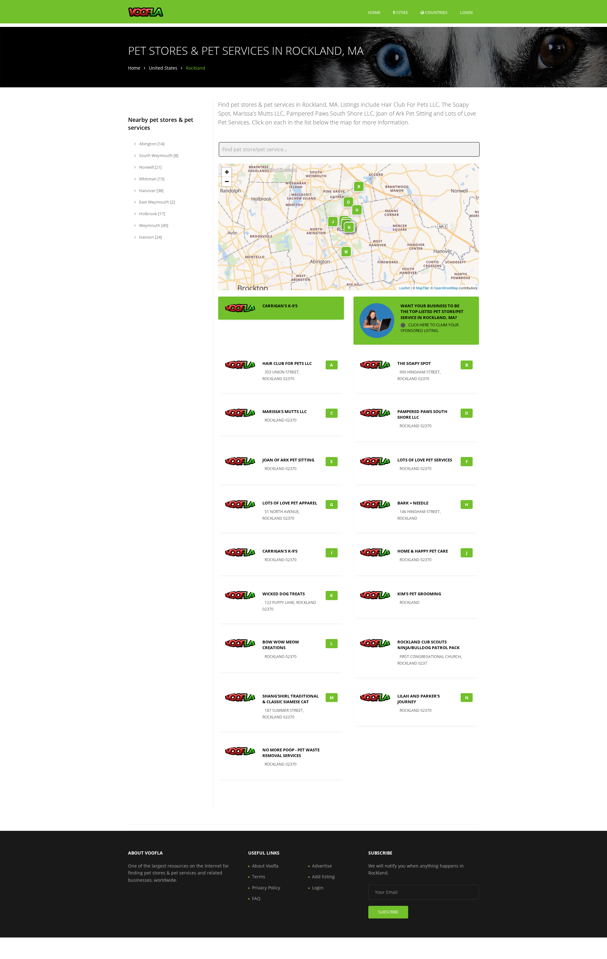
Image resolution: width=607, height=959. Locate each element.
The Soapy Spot (414, 363)
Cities (401, 12)
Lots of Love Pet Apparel (289, 503)
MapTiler (422, 287)
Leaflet (404, 287)
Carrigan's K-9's (279, 306)
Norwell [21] (150, 167)
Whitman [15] (151, 179)
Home (374, 12)
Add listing (323, 877)
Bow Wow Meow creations (280, 644)
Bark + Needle (412, 503)
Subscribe (388, 912)
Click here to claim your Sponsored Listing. (429, 327)
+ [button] (227, 172)
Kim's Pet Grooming (419, 594)
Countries (435, 12)
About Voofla (265, 866)
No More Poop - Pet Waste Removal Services (291, 752)
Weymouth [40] (153, 225)
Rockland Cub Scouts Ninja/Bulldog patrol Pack (428, 644)
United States (163, 68)
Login (466, 12)
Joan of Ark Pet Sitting (288, 460)
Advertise (322, 866)
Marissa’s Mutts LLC (284, 411)
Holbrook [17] (151, 213)
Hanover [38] (150, 190)
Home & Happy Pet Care (422, 551)
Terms (258, 877)
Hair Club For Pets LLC (287, 363)
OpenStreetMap (446, 287)
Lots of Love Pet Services (424, 460)
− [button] (227, 181)
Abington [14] (151, 144)
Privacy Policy (266, 888)
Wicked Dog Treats (283, 594)
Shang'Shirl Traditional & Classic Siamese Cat (290, 699)
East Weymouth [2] (156, 202)
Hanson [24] (150, 237)
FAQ (256, 898)
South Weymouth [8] (158, 155)
